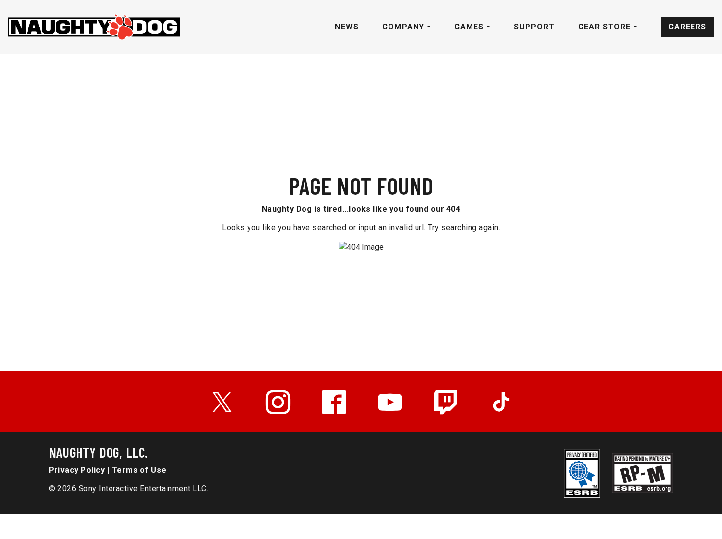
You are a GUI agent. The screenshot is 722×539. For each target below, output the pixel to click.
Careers (687, 26)
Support (534, 26)
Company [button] (404, 26)
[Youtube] (390, 402)
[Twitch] (446, 402)
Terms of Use (139, 470)
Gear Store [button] (605, 26)
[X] (222, 402)
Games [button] (470, 26)
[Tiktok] (501, 402)
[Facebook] (334, 402)
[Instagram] (278, 402)
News (347, 26)
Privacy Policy (77, 470)
